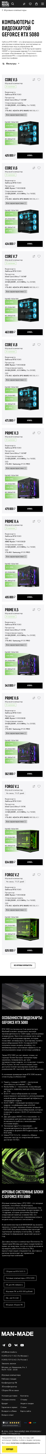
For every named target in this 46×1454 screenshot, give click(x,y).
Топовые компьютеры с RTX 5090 (20, 1278)
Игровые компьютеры (11, 1375)
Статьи (23, 1407)
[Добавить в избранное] (39, 81)
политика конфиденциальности (25, 1443)
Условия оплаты (8, 1399)
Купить (29, 155)
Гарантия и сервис (9, 1407)
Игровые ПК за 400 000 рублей (19, 1291)
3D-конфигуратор (9, 1386)
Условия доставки (9, 1396)
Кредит (5, 1403)
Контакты (24, 1396)
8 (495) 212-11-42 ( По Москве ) (15, 1356)
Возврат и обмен (9, 1411)
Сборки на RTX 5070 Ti (15, 1271)
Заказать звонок (9, 1363)
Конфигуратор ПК (9, 1383)
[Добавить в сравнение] (34, 81)
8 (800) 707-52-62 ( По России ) (14, 1359)
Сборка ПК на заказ (10, 1390)
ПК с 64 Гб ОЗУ (12, 1298)
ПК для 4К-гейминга (14, 1285)
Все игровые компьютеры (23, 965)
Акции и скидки (27, 1403)
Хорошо (9, 1449)
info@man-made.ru (9, 1352)
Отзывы (23, 1399)
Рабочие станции (9, 1379)
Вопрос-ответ (8, 1415)
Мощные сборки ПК (14, 1305)
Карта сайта (25, 1411)
